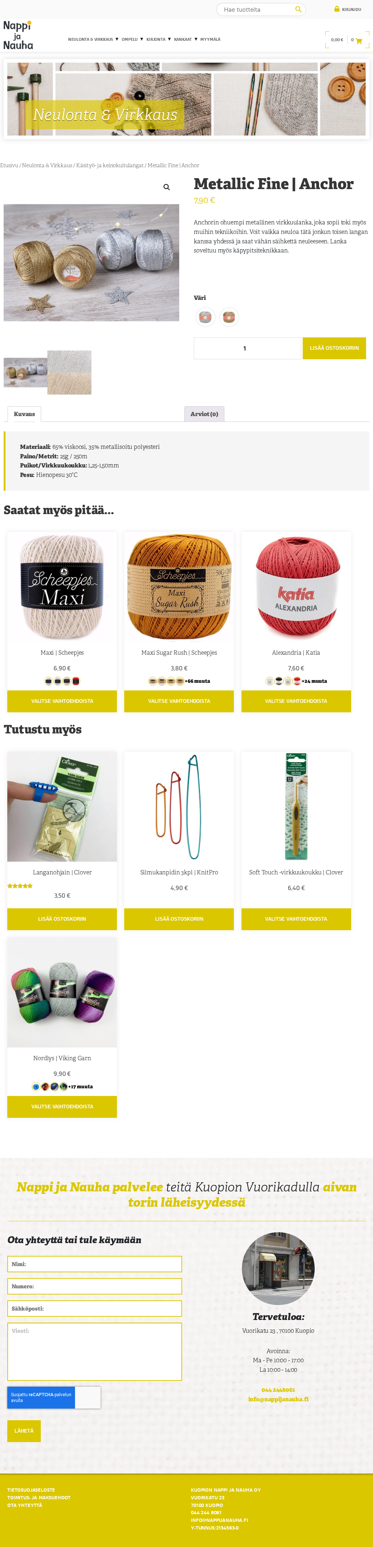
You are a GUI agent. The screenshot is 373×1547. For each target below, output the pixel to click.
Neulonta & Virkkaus (90, 39)
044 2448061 (278, 1390)
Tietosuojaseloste (31, 1490)
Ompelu (130, 39)
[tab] (24, 414)
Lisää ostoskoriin (334, 348)
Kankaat (183, 39)
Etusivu (9, 165)
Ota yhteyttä (24, 1505)
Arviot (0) (204, 414)
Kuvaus (24, 414)
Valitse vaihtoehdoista (62, 701)
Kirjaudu (351, 9)
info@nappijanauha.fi (278, 1399)
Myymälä (210, 39)
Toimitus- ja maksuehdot (39, 1497)
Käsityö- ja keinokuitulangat (110, 165)
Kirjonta (155, 39)
